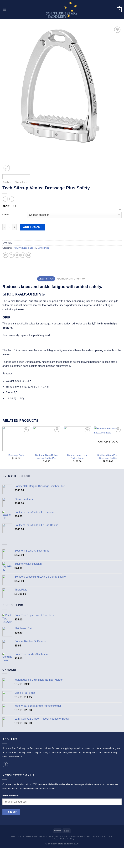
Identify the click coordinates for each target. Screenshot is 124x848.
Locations (61, 836)
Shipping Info (77, 836)
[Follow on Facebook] (5, 764)
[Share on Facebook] (11, 255)
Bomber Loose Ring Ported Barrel (77, 456)
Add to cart (32, 227)
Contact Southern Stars (38, 836)
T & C (110, 836)
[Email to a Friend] (23, 255)
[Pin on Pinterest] (28, 255)
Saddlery (6, 182)
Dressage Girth (16, 455)
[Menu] (4, 10)
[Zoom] (7, 168)
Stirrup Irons (21, 182)
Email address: (10, 795)
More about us (15, 756)
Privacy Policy (59, 839)
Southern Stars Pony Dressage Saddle (108, 456)
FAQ (72, 839)
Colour (5, 214)
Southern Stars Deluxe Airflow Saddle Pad (46, 456)
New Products (20, 248)
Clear (119, 209)
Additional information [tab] (71, 279)
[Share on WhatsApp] (5, 255)
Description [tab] (46, 279)
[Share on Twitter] (17, 255)
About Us (15, 836)
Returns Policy (96, 836)
